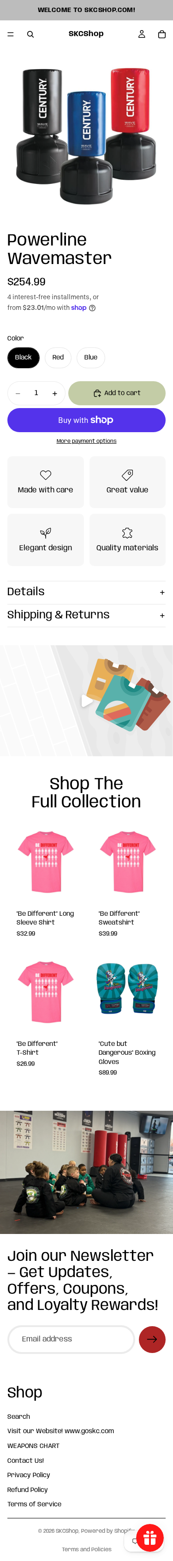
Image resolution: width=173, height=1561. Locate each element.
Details (26, 592)
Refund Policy (27, 1490)
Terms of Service (34, 1505)
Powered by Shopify (108, 1531)
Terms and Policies (87, 1550)
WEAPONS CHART (33, 1446)
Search (18, 1417)
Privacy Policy (28, 1475)
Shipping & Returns (58, 615)
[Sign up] (152, 1339)
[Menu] (10, 34)
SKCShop (67, 1531)
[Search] (30, 34)
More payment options (87, 441)
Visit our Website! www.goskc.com (60, 1432)
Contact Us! (25, 1461)
